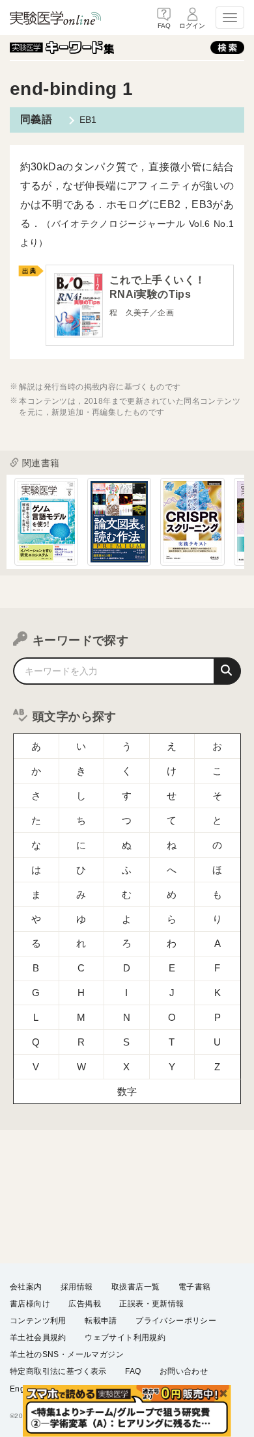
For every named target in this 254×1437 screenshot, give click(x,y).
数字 (127, 1091)
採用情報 (77, 1286)
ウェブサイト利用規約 (125, 1337)
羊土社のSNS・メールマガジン (67, 1354)
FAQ (133, 1371)
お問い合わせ (184, 1371)
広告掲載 (84, 1303)
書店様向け (30, 1303)
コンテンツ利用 (38, 1320)
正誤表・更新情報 (151, 1303)
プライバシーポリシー (175, 1320)
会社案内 (26, 1286)
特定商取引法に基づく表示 (58, 1371)
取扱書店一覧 (135, 1286)
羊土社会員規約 (38, 1337)
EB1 (88, 119)
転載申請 (101, 1320)
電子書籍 (194, 1286)
